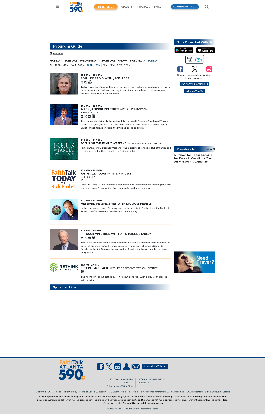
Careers (226, 391)
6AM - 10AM (77, 65)
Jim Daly (158, 143)
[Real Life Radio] (64, 83)
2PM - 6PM (109, 65)
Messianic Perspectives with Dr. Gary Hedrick (116, 203)
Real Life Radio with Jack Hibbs (105, 78)
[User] (126, 368)
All (51, 65)
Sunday (153, 60)
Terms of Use (85, 391)
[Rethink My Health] (64, 267)
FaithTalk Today (94, 173)
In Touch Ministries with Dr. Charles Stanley (116, 233)
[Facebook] (180, 69)
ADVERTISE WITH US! (185, 6)
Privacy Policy (70, 391)
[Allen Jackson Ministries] (64, 114)
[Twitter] (82, 82)
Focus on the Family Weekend (104, 143)
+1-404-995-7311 (155, 379)
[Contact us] (135, 367)
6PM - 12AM (124, 65)
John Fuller (142, 143)
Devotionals (186, 149)
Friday (123, 60)
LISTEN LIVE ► (106, 6)
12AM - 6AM (61, 65)
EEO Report (100, 391)
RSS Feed (58, 53)
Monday (56, 60)
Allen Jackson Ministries (100, 109)
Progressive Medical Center (137, 268)
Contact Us (143, 382)
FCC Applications (194, 391)
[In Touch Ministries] (64, 239)
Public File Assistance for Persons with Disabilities (158, 391)
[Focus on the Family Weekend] (64, 149)
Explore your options (193, 84)
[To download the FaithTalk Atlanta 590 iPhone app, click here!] (205, 50)
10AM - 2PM (93, 65)
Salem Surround (213, 391)
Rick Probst (122, 173)
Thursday (108, 60)
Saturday (137, 60)
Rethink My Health (95, 268)
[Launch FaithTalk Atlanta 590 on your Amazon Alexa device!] (194, 59)
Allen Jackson (137, 109)
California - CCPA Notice (48, 391)
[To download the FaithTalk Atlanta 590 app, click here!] (183, 50)
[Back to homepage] (70, 370)
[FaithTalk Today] (64, 179)
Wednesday (89, 60)
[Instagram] (85, 82)
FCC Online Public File (119, 391)
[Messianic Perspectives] (64, 209)
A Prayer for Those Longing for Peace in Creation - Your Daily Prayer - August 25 (193, 158)
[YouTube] (90, 82)
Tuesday (70, 60)
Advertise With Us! (194, 91)
